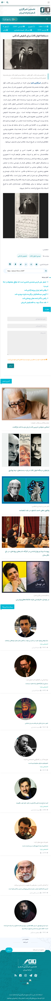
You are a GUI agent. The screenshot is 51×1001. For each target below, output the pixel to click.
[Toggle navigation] (48, 2)
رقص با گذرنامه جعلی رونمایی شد (34, 298)
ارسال (10, 365)
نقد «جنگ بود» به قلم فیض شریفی (34, 302)
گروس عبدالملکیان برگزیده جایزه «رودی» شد (31, 294)
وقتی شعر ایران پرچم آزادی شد (35, 290)
